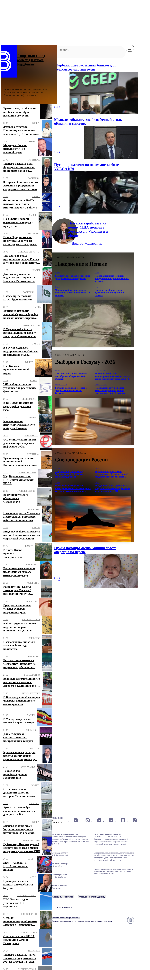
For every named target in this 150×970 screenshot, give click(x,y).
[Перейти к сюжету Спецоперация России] (93, 519)
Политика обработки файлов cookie (66, 918)
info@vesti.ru (57, 866)
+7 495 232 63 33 (59, 877)
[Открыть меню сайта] (130, 48)
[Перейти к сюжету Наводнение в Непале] (93, 323)
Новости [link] (64, 50)
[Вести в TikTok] (135, 820)
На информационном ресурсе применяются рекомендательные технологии (82, 921)
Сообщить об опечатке (62, 897)
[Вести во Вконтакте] (111, 820)
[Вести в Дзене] (76, 820)
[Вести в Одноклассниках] (123, 820)
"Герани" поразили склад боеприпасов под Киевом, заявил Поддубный (24, 60)
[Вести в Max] (87, 820)
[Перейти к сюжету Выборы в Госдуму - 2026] (93, 421)
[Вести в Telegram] (99, 820)
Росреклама (56, 888)
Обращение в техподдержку (92, 897)
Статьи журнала (63, 907)
